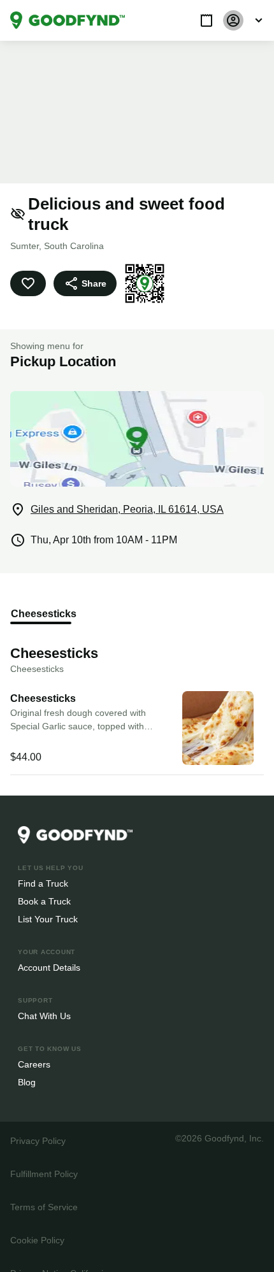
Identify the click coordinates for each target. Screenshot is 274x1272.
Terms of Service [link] (43, 1186)
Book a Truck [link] (43, 881)
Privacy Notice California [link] (58, 1253)
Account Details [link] (49, 947)
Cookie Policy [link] (37, 1219)
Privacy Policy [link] (37, 1120)
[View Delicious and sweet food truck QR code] (142, 263)
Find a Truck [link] (42, 863)
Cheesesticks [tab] (41, 594)
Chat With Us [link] (44, 995)
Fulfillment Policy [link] (43, 1153)
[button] (206, 20)
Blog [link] (27, 1061)
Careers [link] (33, 1044)
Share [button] (93, 263)
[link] (67, 20)
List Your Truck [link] (46, 898)
